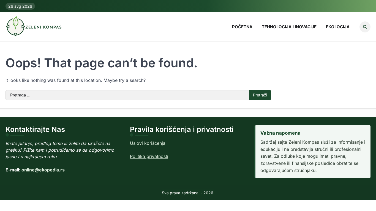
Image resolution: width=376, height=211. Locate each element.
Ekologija (338, 26)
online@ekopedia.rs (43, 170)
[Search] (364, 26)
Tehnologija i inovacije (289, 26)
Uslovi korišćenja (147, 143)
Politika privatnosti (149, 156)
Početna (242, 26)
